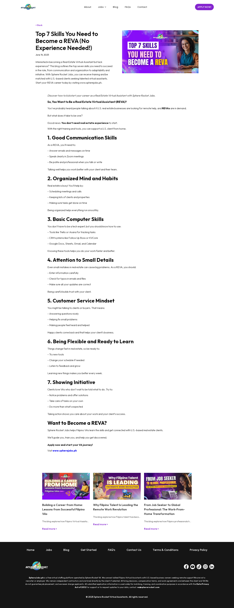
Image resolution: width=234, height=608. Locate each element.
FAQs (128, 7)
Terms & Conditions (165, 549)
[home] (28, 7)
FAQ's (111, 549)
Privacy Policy (198, 549)
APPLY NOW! (204, 7)
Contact (142, 7)
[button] (102, 7)
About (87, 7)
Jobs (49, 549)
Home (30, 549)
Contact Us (134, 549)
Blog (115, 7)
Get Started (88, 549)
